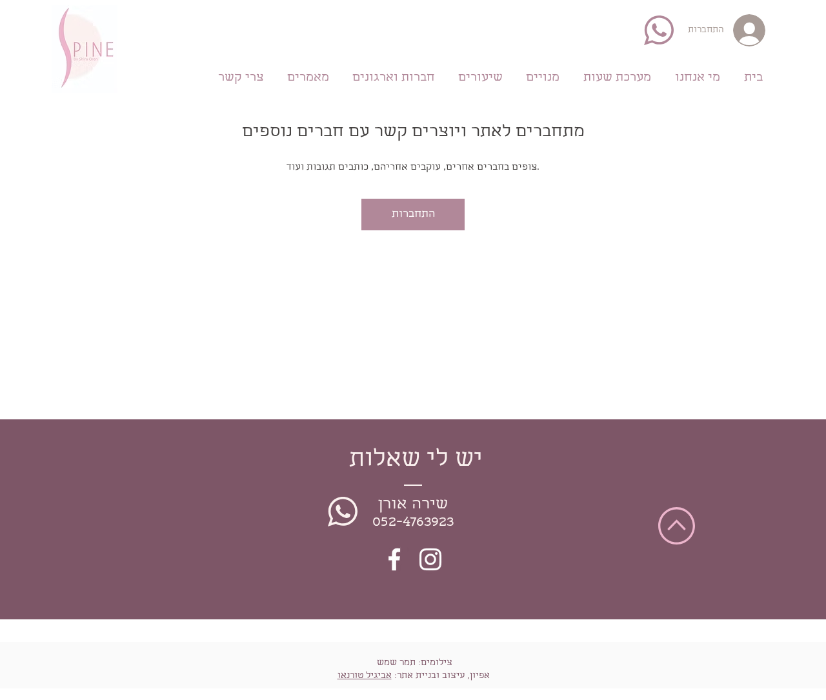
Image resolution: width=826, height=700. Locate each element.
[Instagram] (430, 559)
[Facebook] (394, 559)
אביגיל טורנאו (364, 676)
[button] (542, 76)
